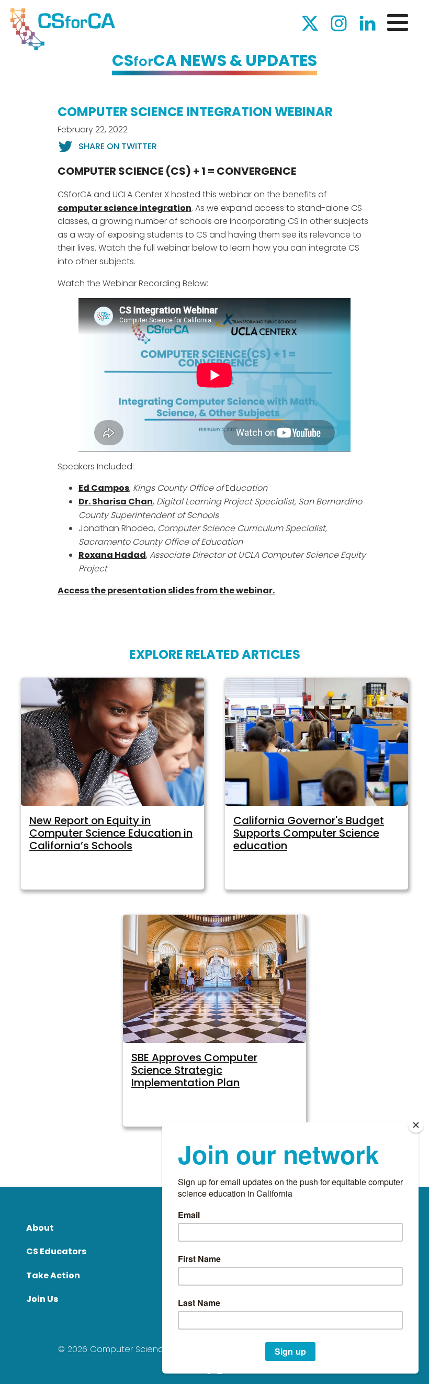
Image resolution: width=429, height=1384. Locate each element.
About (40, 1228)
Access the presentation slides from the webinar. (166, 590)
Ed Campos (103, 488)
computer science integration (124, 208)
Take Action (53, 1275)
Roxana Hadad (112, 555)
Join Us (42, 1299)
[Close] (416, 1125)
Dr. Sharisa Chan (115, 502)
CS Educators (56, 1251)
